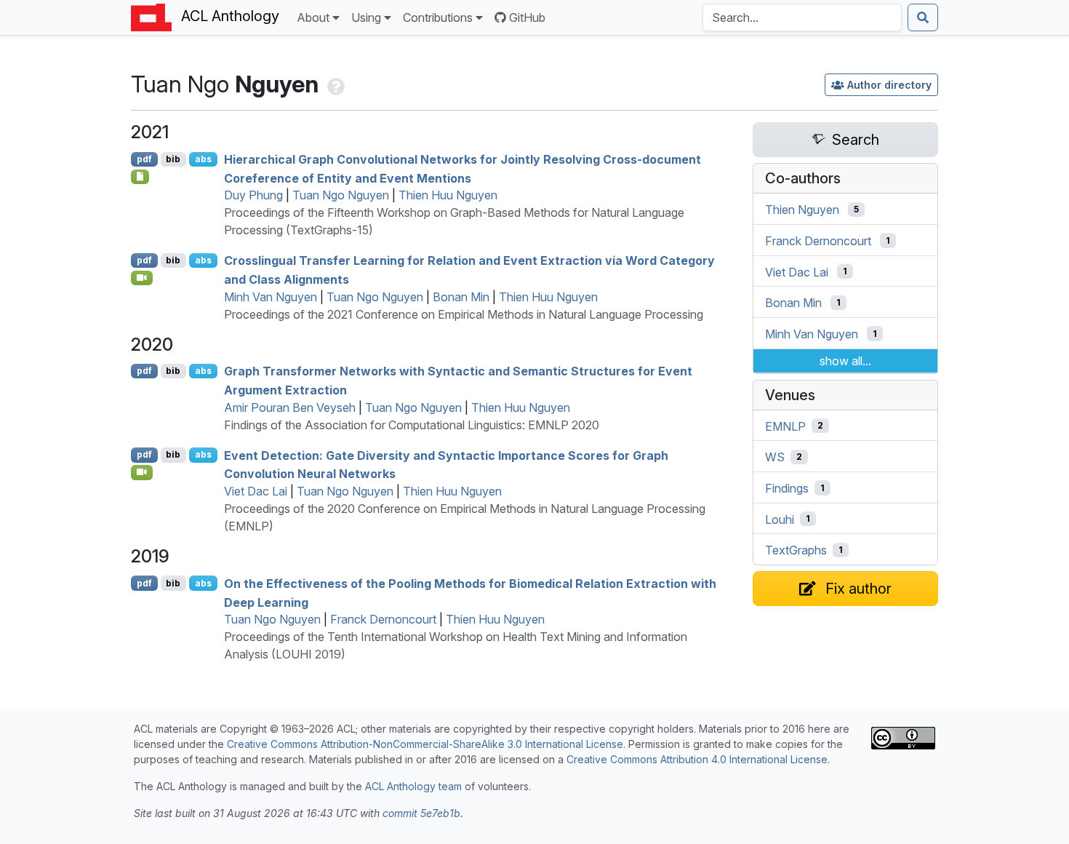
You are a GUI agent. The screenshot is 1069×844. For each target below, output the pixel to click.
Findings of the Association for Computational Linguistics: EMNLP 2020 (411, 425)
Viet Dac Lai (255, 491)
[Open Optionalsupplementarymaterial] (140, 177)
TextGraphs (796, 550)
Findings (787, 488)
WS (775, 457)
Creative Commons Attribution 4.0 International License (697, 759)
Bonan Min (461, 297)
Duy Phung (253, 195)
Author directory (889, 85)
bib (173, 159)
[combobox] (802, 17)
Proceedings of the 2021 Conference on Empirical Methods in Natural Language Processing (463, 314)
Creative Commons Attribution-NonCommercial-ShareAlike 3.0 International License (425, 744)
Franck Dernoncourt (383, 619)
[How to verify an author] (334, 84)
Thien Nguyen (802, 209)
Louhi (779, 518)
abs (203, 159)
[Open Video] (142, 278)
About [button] (313, 17)
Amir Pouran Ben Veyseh (290, 407)
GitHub (527, 17)
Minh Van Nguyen (270, 297)
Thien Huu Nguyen (448, 195)
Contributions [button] (438, 17)
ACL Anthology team (413, 786)
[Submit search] (923, 17)
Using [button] (366, 17)
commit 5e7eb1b (421, 813)
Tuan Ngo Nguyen (340, 195)
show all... (845, 361)
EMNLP (785, 425)
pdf (144, 159)
